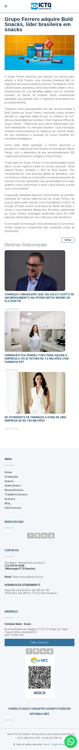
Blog (7, 503)
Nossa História (14, 490)
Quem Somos (13, 485)
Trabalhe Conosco (16, 494)
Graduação (11, 476)
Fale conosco (39, 642)
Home (8, 472)
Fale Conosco (13, 507)
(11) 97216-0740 (14, 565)
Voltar (67, 240)
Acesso (9, 481)
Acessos (10, 498)
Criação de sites (58, 744)
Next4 (46, 744)
